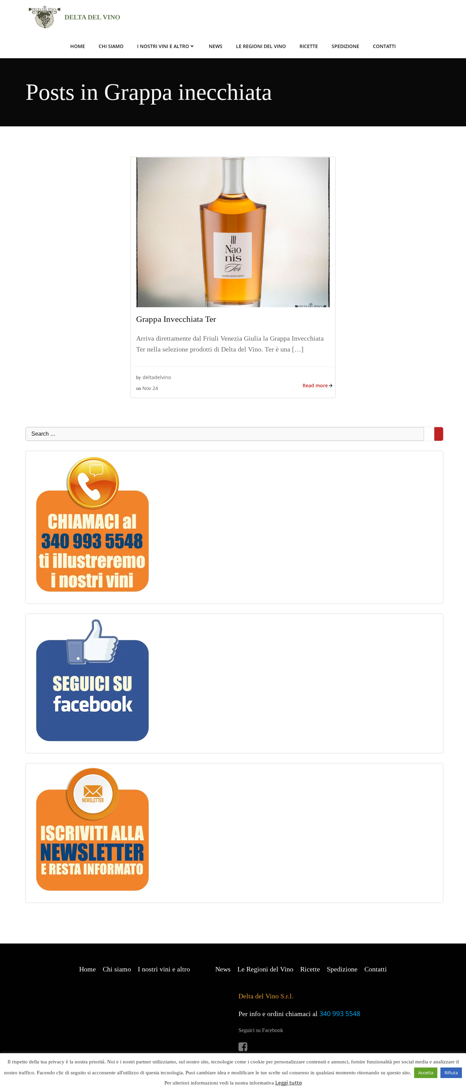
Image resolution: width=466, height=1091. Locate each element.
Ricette (309, 46)
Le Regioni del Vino (261, 46)
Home (77, 46)
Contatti (384, 46)
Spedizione (345, 46)
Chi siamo (111, 46)
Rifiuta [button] (451, 1073)
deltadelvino (157, 377)
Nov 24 (150, 388)
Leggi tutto (288, 1082)
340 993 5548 (339, 1013)
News (215, 46)
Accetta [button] (425, 1073)
